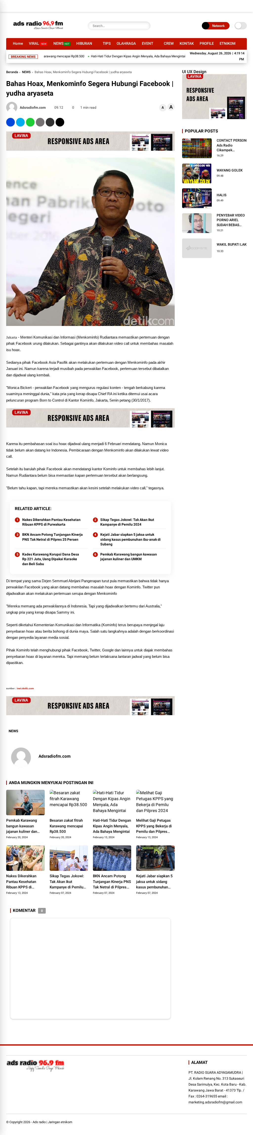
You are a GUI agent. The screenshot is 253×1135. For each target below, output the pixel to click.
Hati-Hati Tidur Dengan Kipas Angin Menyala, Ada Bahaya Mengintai (117, 56)
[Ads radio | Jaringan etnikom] (38, 31)
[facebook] (10, 122)
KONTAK (187, 43)
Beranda (12, 72)
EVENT (147, 43)
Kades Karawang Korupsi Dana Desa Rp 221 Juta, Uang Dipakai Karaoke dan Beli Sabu (50, 559)
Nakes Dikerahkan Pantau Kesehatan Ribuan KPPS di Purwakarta (51, 522)
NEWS (61, 43)
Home (18, 43)
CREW (169, 43)
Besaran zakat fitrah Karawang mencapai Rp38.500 (66, 826)
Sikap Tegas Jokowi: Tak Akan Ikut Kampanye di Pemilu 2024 (127, 522)
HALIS (221, 195)
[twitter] (20, 122)
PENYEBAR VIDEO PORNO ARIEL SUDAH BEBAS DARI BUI (231, 220)
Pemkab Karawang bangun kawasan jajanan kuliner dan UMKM (128, 556)
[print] (40, 122)
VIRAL (37, 43)
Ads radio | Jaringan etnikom (52, 1122)
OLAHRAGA (126, 43)
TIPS (107, 43)
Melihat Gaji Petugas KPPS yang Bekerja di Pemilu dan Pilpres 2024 (154, 826)
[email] (50, 122)
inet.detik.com (25, 688)
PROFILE (207, 43)
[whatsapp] (30, 122)
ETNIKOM (227, 43)
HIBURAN (84, 43)
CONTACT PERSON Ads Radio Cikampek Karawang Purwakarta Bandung (232, 145)
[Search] (145, 25)
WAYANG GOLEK (230, 170)
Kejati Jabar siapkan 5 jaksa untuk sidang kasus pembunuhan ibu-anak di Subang (130, 539)
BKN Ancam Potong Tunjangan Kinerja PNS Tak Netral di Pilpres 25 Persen (52, 537)
